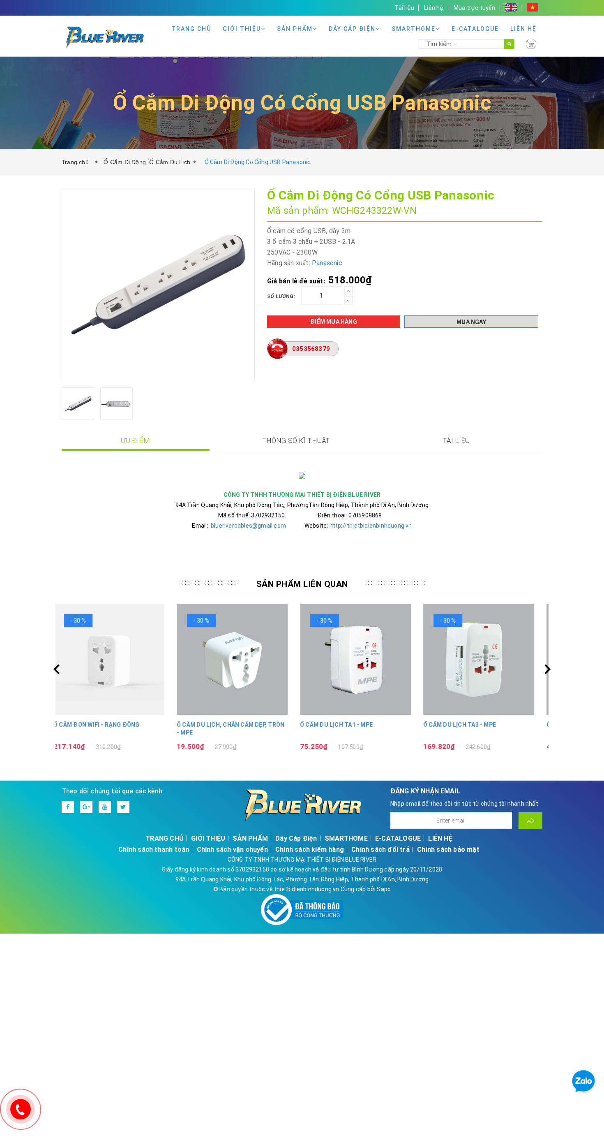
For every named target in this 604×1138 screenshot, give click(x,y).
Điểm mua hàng (333, 321)
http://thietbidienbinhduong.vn (371, 525)
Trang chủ (77, 162)
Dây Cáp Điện (352, 28)
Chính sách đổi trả (380, 849)
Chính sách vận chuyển (232, 849)
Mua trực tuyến (475, 8)
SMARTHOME (414, 28)
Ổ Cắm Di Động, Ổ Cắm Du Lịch (147, 162)
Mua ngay (471, 322)
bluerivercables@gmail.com (248, 525)
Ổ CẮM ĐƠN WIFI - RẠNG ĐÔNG (105, 724)
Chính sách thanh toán (153, 849)
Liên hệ (433, 8)
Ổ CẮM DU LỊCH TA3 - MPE (467, 724)
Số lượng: (281, 296)
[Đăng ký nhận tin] (530, 820)
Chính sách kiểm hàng (309, 849)
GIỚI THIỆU (242, 28)
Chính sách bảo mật (448, 849)
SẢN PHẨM (295, 28)
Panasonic (327, 263)
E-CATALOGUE (475, 28)
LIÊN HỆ (523, 28)
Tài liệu (404, 8)
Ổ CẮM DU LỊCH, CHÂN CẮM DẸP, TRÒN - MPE (239, 728)
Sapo (384, 889)
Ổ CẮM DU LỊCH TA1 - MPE (344, 724)
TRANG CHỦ (191, 28)
